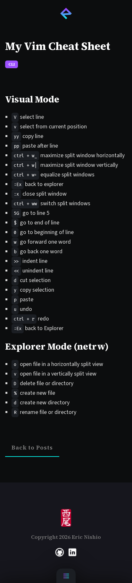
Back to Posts (32, 447)
